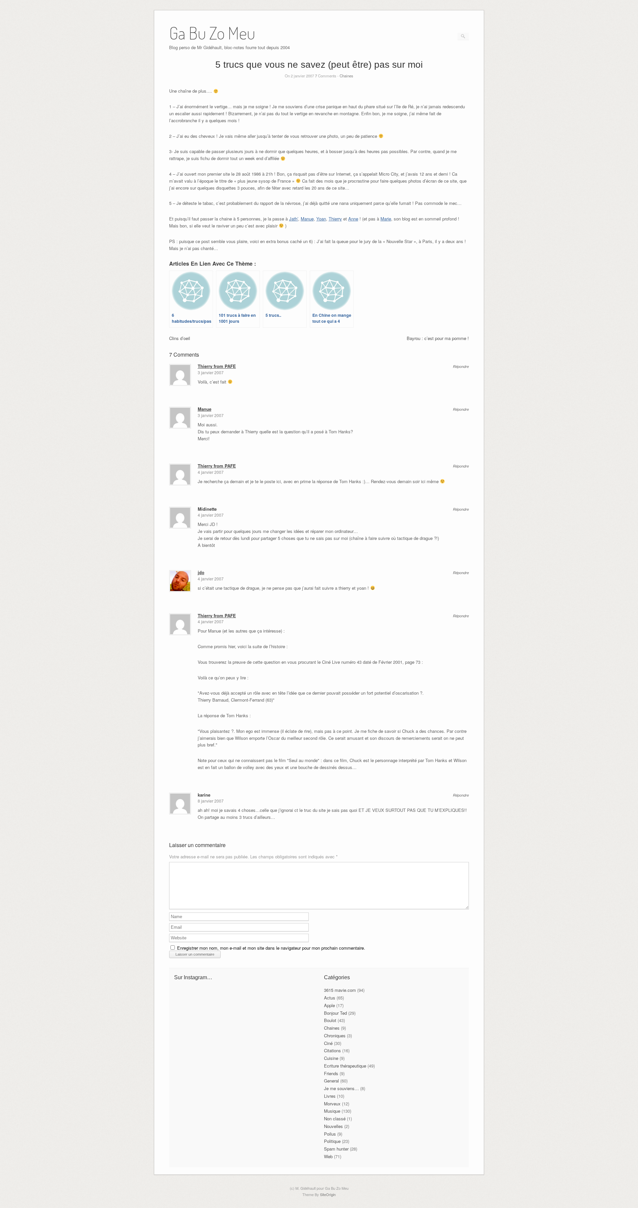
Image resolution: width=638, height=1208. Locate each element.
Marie (385, 219)
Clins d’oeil (179, 338)
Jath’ (293, 219)
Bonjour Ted (335, 1013)
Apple (329, 1005)
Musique (332, 1111)
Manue (307, 219)
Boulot (330, 1020)
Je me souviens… (341, 1088)
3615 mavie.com (340, 990)
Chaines (346, 75)
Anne (353, 219)
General (331, 1081)
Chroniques (335, 1035)
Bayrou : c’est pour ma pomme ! (438, 338)
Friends (331, 1073)
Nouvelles (333, 1126)
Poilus (330, 1134)
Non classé (335, 1118)
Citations (332, 1050)
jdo (201, 572)
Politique (332, 1141)
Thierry (335, 219)
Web (328, 1156)
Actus (329, 997)
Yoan (321, 219)
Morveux (332, 1103)
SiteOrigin (328, 1194)
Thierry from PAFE (217, 366)
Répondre (461, 366)
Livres (330, 1096)
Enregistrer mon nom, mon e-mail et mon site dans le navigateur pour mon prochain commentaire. (271, 948)
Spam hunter (336, 1149)
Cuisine (331, 1058)
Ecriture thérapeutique (345, 1066)
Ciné (328, 1043)
